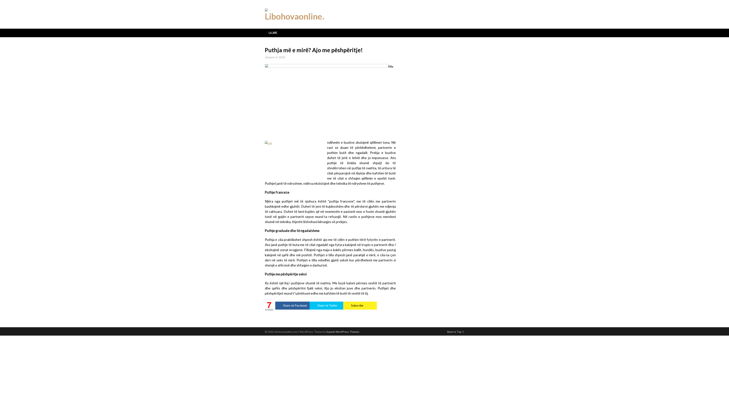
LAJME (273, 32)
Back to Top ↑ (455, 331)
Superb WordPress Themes (342, 331)
